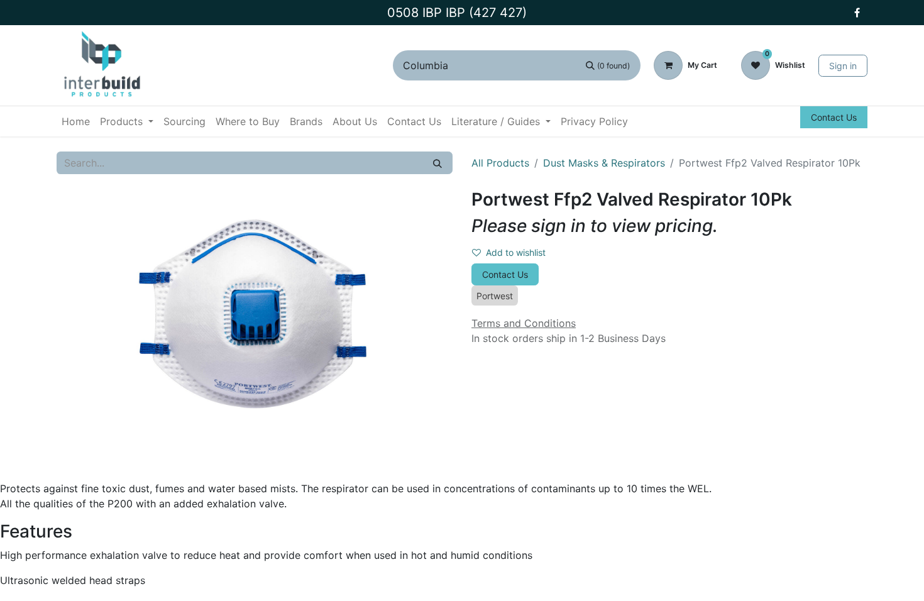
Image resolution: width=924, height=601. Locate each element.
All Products (500, 163)
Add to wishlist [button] (516, 252)
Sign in (843, 65)
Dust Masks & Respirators (604, 163)
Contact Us (834, 117)
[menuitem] (76, 121)
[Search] (437, 163)
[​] (857, 13)
